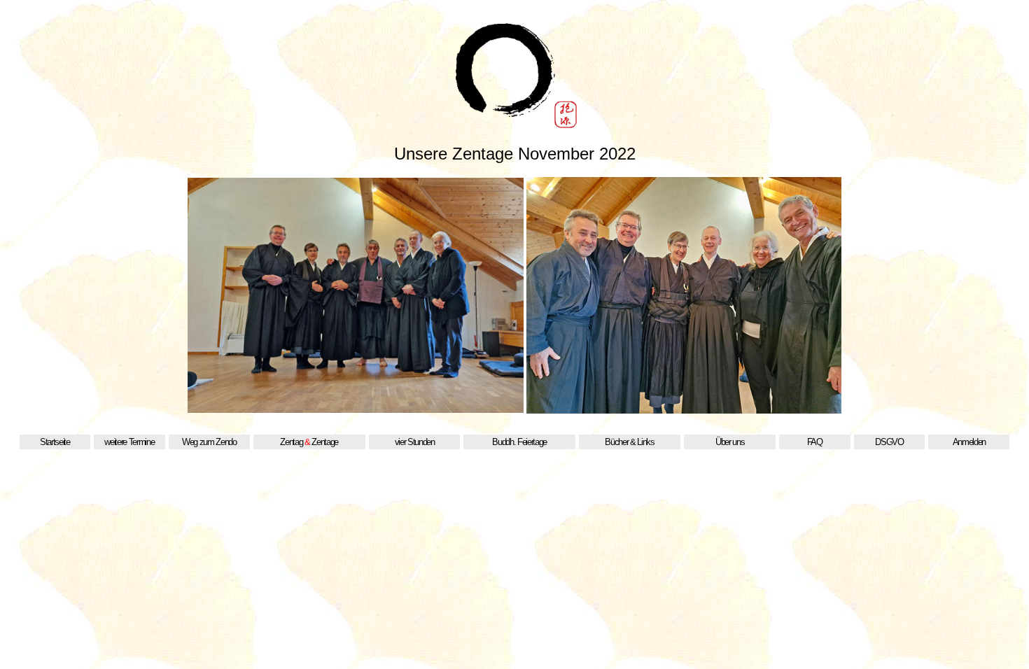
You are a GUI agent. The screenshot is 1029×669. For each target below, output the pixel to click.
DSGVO (889, 442)
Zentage (325, 442)
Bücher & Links (629, 442)
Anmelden (969, 442)
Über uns (729, 442)
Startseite (55, 442)
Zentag (291, 442)
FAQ (814, 442)
